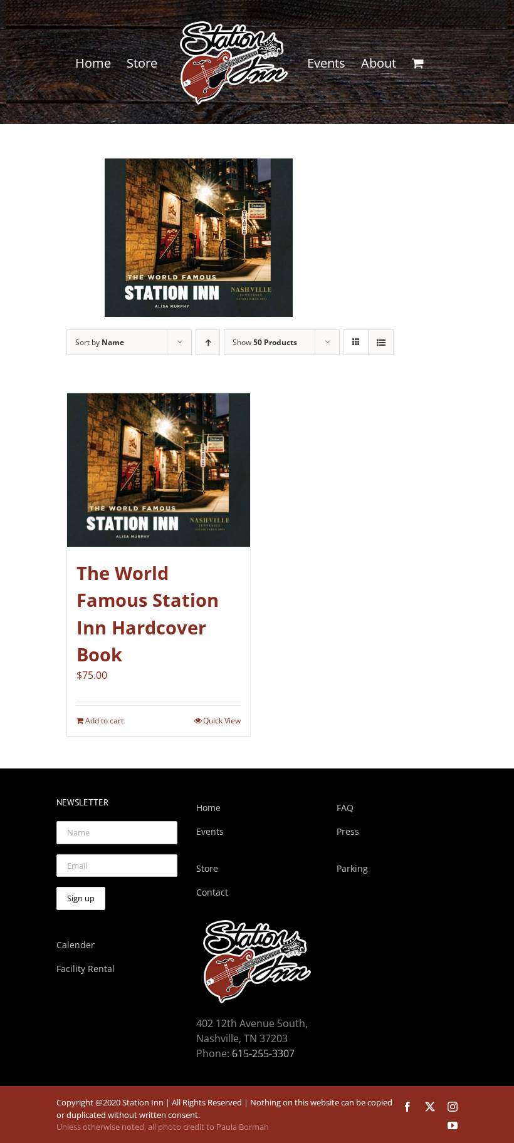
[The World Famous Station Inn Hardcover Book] (158, 470)
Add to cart (104, 720)
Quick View (222, 720)
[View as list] (381, 342)
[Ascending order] (208, 342)
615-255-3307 (263, 1053)
